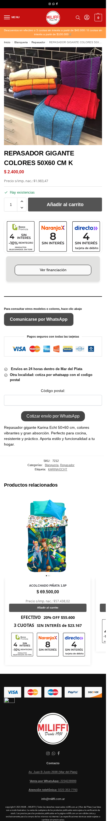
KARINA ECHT (57, 469)
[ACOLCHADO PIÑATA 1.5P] (48, 536)
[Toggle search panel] (78, 17)
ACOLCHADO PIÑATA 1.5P (47, 585)
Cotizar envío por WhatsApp (53, 416)
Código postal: (53, 391)
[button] (97, 17)
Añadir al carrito (65, 204)
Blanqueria (21, 42)
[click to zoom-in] (53, 96)
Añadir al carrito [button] (47, 607)
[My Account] (87, 17)
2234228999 (53, 781)
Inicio (7, 42)
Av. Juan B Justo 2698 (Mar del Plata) (53, 772)
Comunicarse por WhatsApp (39, 319)
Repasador (38, 42)
